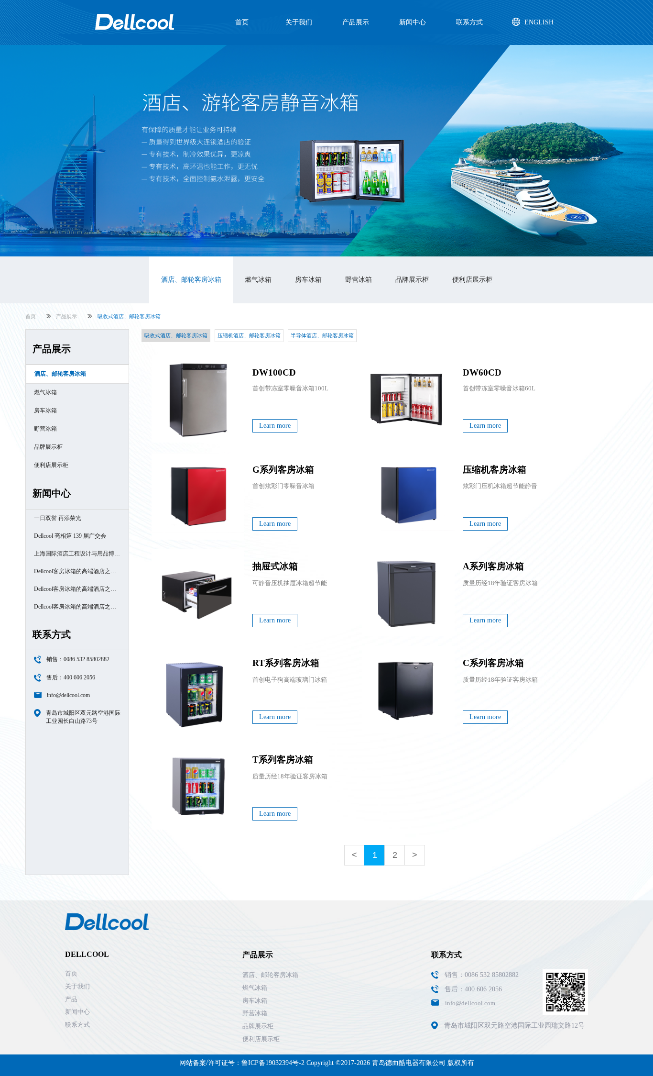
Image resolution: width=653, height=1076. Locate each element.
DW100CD (274, 372)
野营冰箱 (358, 279)
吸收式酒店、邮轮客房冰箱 (175, 335)
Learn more (275, 425)
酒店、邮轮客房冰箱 (191, 279)
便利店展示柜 (472, 279)
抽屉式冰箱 (275, 566)
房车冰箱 (308, 279)
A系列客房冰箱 (493, 566)
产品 (71, 999)
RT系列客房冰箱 (285, 663)
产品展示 (355, 22)
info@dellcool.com (68, 695)
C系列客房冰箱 (493, 663)
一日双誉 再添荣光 (57, 518)
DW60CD (482, 372)
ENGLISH (539, 22)
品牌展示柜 (412, 279)
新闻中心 (412, 22)
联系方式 (469, 22)
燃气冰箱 (258, 279)
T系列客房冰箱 (282, 759)
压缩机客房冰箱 (494, 470)
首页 (242, 22)
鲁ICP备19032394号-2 (273, 1062)
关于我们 (298, 22)
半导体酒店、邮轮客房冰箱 (322, 335)
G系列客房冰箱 (283, 470)
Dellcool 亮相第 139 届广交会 (70, 535)
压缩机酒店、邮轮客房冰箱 (249, 335)
